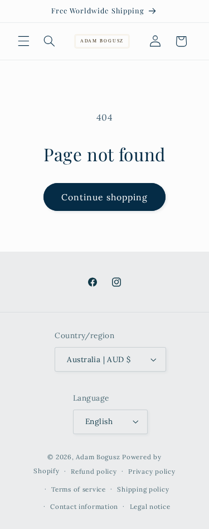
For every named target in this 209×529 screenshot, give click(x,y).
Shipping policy (143, 489)
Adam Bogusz (98, 457)
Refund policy (94, 471)
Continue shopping (104, 197)
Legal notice (150, 506)
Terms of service (78, 489)
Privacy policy (151, 471)
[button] (23, 41)
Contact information (84, 506)
